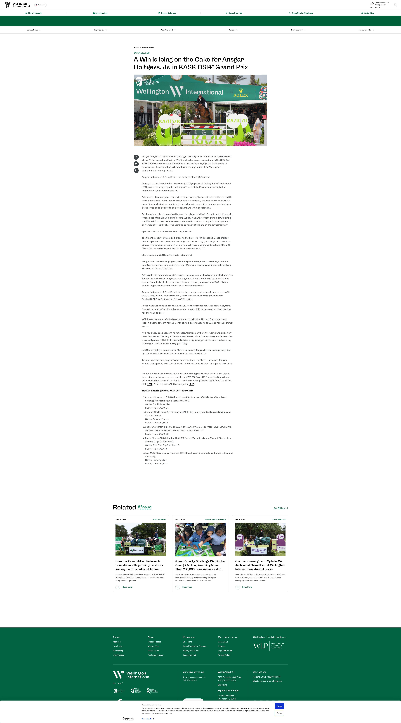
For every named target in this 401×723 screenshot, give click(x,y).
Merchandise (118, 655)
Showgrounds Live (191, 650)
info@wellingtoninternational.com (267, 681)
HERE (149, 384)
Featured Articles (155, 655)
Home (136, 47)
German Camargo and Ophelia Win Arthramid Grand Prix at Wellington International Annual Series (260, 565)
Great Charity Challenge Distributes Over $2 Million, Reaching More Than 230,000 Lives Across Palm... (200, 565)
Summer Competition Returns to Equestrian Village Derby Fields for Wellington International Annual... (139, 565)
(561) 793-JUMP (259, 677)
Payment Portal (225, 650)
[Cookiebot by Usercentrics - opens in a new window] (128, 718)
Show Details (147, 719)
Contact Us (223, 642)
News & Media (148, 47)
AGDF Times (153, 650)
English (40, 5)
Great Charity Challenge (215, 519)
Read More (127, 587)
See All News (279, 508)
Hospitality (117, 646)
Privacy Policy (224, 655)
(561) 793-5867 (274, 677)
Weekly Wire (153, 646)
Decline (279, 713)
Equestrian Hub (189, 655)
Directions (187, 642)
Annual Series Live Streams (194, 646)
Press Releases (159, 519)
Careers (221, 646)
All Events (117, 642)
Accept (279, 706)
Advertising (118, 650)
